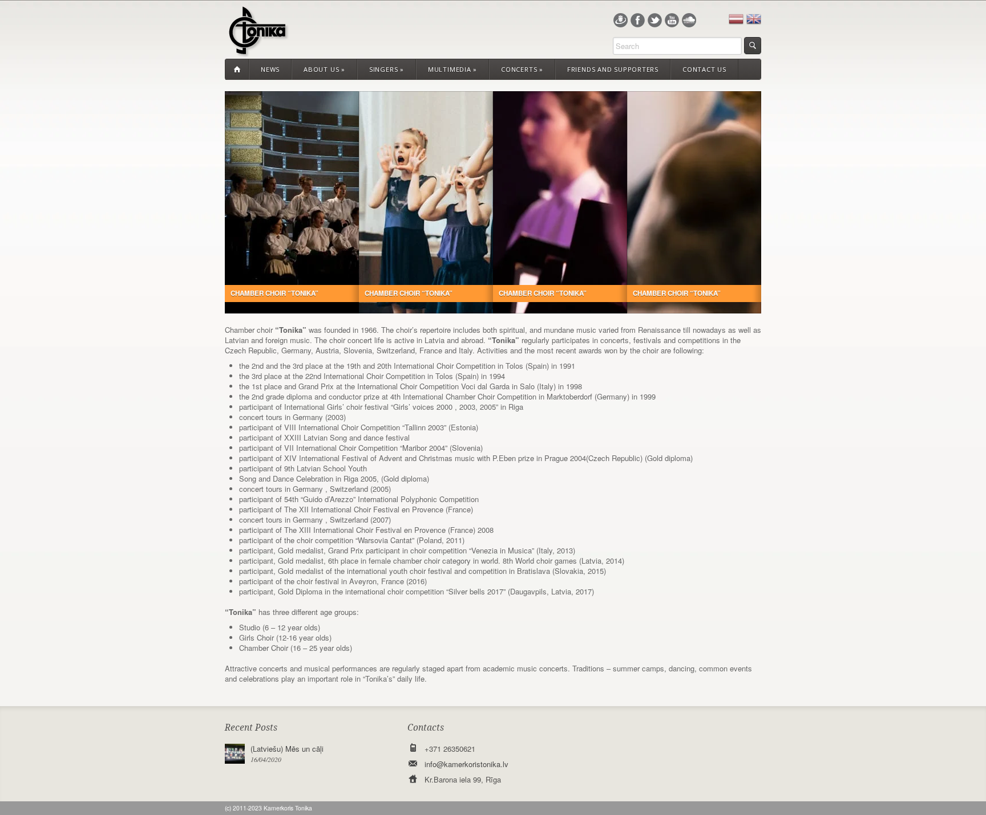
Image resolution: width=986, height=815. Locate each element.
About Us (324, 69)
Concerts (522, 69)
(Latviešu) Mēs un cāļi (287, 748)
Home (237, 69)
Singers (386, 69)
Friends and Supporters (612, 69)
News (270, 69)
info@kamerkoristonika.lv (466, 764)
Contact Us (704, 69)
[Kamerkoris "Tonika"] (257, 50)
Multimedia (452, 69)
